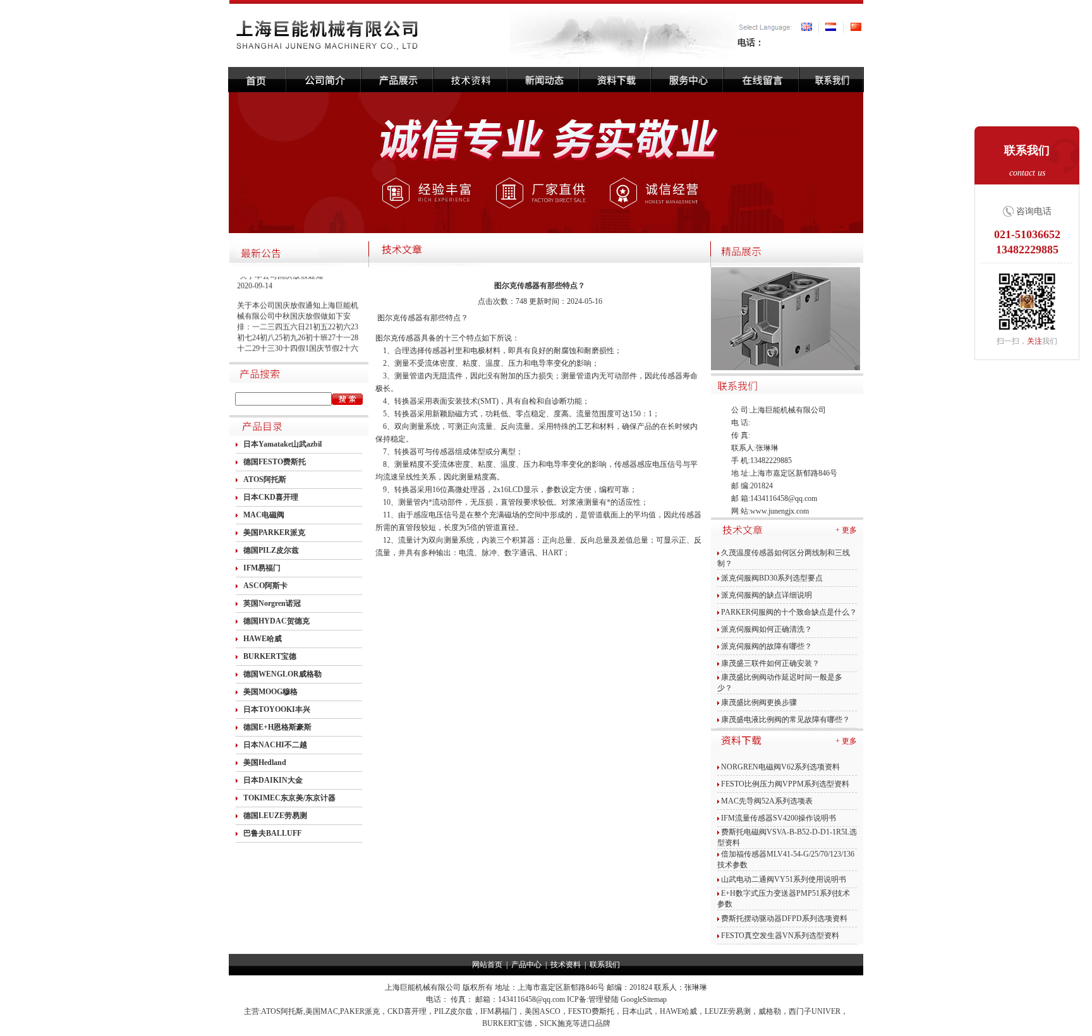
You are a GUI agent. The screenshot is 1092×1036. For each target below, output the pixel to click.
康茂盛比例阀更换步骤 (759, 702)
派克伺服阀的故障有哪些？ (766, 646)
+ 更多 (846, 530)
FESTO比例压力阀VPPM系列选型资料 (785, 784)
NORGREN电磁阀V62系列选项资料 (780, 766)
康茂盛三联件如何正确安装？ (770, 663)
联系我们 (605, 964)
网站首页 (487, 964)
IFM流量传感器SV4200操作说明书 (778, 818)
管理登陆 (603, 999)
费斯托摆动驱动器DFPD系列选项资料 (784, 918)
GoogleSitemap (644, 999)
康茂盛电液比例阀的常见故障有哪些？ (785, 719)
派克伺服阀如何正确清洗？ (766, 629)
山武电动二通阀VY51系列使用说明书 (783, 879)
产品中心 (526, 964)
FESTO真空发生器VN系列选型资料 (780, 935)
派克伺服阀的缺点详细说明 (766, 595)
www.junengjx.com (779, 511)
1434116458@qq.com (783, 498)
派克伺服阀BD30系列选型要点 (772, 578)
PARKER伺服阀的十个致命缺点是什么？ (789, 612)
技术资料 (565, 964)
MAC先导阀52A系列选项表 (767, 801)
